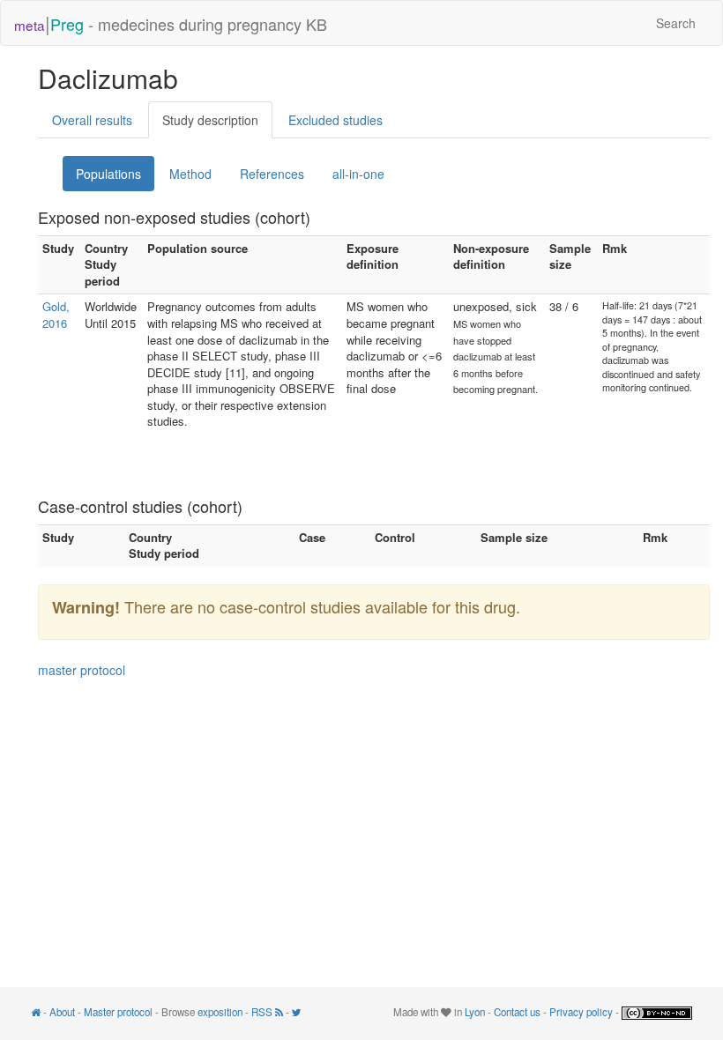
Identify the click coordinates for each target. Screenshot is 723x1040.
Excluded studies (335, 120)
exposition (220, 1012)
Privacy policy (581, 1012)
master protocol (81, 670)
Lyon (475, 1012)
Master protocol (118, 1012)
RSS (263, 1012)
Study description (210, 120)
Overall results (92, 120)
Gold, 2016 (56, 314)
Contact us (517, 1012)
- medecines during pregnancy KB (170, 22)
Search (676, 23)
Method (190, 173)
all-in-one (358, 173)
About (62, 1012)
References (272, 173)
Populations (108, 173)
